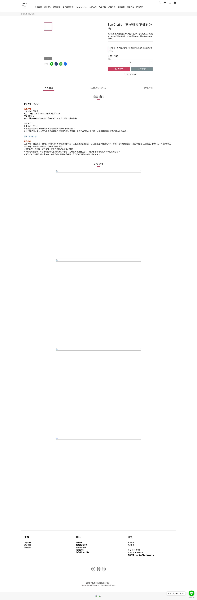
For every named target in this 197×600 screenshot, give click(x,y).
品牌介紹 (111, 7)
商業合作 (130, 7)
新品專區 (38, 7)
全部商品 (24, 14)
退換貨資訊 (80, 550)
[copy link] (65, 64)
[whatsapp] (60, 64)
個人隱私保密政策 (82, 552)
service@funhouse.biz (145, 555)
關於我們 (79, 543)
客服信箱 (131, 555)
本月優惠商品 (68, 7)
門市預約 (139, 7)
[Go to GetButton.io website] (191, 597)
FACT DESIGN (81, 7)
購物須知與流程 (81, 545)
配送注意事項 (81, 547)
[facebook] (56, 64)
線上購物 (47, 7)
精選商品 (56, 7)
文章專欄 (121, 7)
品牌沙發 (102, 7)
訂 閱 (138, 550)
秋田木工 (93, 7)
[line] (51, 64)
